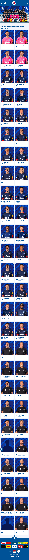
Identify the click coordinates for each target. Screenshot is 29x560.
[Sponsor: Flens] (14, 543)
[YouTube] (13, 556)
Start (1, 23)
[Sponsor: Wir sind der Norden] (10, 551)
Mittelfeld (17, 26)
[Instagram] (11, 556)
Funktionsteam (4, 28)
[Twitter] (15, 556)
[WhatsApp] (10, 556)
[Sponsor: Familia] (3, 543)
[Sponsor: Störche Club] (14, 546)
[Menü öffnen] (27, 3)
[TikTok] (17, 556)
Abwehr (11, 26)
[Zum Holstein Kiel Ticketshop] (5, 3)
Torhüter (6, 26)
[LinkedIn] (16, 556)
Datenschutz (17, 554)
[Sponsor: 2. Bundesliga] (14, 551)
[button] (7, 39)
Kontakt (11, 554)
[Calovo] (18, 556)
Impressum (13, 554)
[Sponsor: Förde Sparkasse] (8, 543)
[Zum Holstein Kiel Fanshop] (2, 3)
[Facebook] (12, 556)
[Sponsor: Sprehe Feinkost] (20, 546)
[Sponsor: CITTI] (25, 546)
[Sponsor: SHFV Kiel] (18, 551)
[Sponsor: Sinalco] (25, 543)
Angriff (22, 26)
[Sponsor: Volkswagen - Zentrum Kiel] (20, 543)
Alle (2, 26)
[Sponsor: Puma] (3, 546)
